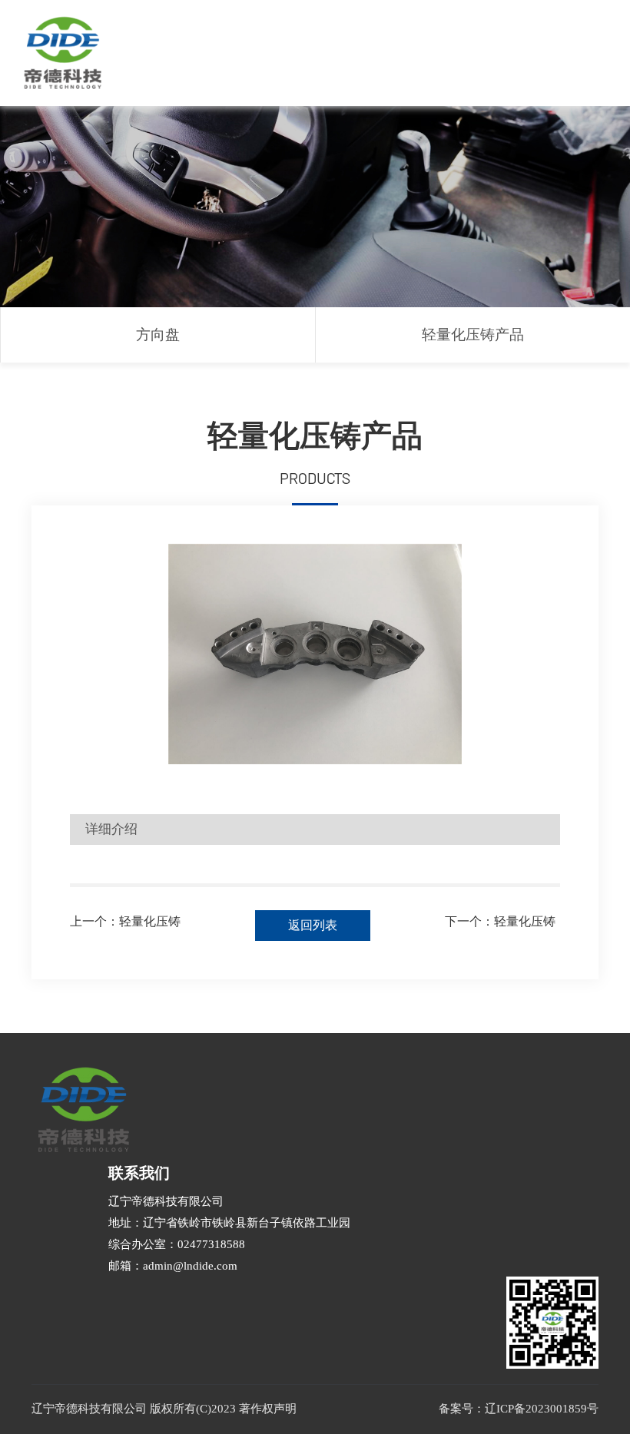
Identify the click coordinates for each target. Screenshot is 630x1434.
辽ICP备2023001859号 (541, 1409)
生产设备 (464, 32)
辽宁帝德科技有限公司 (166, 1201)
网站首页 (157, 32)
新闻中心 (387, 32)
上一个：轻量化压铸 (125, 921)
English (228, 74)
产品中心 (310, 32)
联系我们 (157, 74)
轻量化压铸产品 (473, 334)
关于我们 (233, 32)
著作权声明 (268, 1409)
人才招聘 (541, 32)
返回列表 (312, 925)
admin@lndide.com (190, 1266)
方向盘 (158, 334)
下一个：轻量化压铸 (500, 921)
